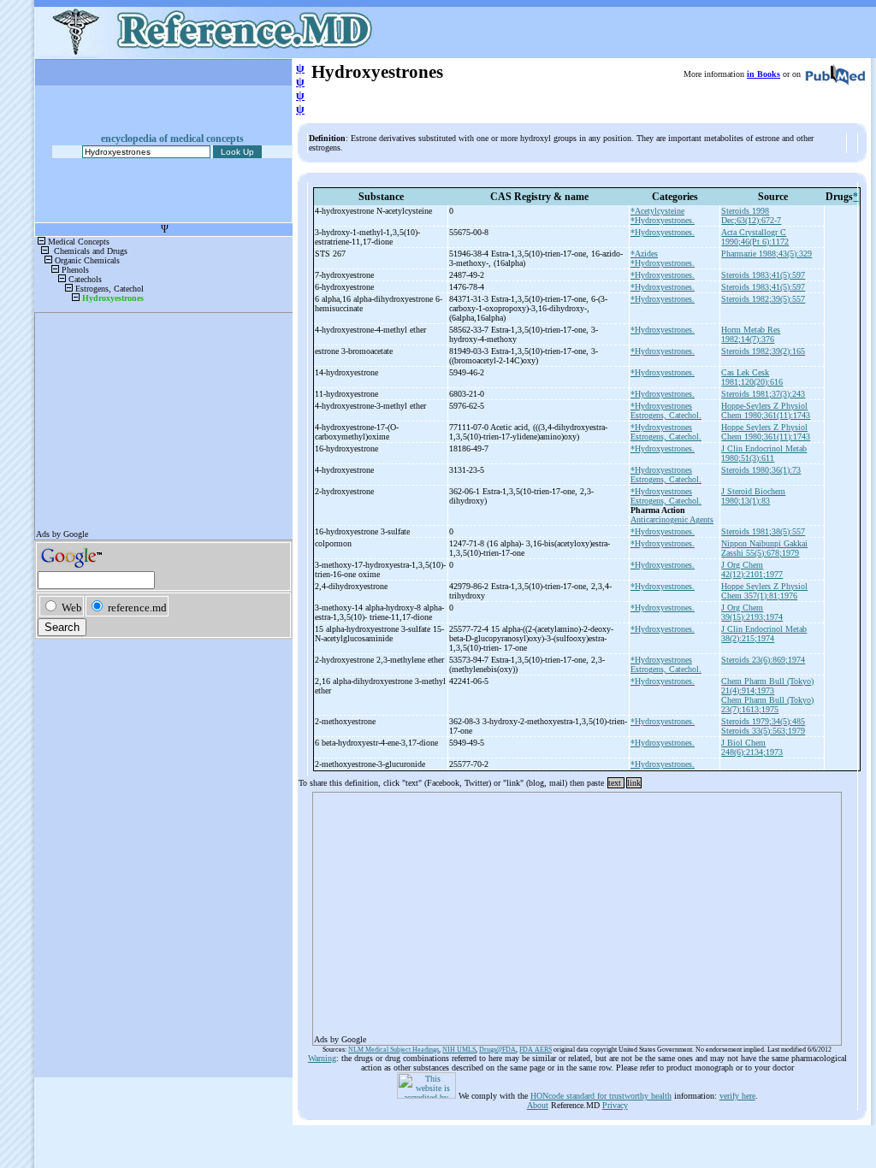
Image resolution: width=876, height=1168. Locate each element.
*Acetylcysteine (657, 210)
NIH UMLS (459, 1049)
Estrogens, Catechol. (665, 415)
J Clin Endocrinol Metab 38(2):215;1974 (764, 633)
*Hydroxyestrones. (662, 220)
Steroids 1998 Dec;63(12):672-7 (751, 215)
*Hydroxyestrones (661, 405)
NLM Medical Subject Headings (393, 1049)
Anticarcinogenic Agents (671, 519)
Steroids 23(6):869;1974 (763, 659)
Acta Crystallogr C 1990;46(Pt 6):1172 (755, 236)
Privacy (615, 1105)
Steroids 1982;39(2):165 (763, 351)
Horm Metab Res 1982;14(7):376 (750, 334)
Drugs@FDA (497, 1049)
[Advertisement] (577, 913)
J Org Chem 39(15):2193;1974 (752, 612)
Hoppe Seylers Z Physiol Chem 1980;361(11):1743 (765, 431)
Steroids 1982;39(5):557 (763, 299)
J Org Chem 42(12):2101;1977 (752, 569)
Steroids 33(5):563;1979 (763, 730)
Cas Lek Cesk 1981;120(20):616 (752, 377)
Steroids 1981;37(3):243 (763, 393)
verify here (737, 1095)
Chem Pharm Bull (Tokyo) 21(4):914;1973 (767, 685)
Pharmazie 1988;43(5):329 (766, 253)
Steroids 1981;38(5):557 (763, 531)
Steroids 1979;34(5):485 (763, 721)
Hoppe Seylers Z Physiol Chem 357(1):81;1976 (764, 590)
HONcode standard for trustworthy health (601, 1095)
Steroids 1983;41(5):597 (763, 275)
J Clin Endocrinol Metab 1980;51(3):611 (764, 453)
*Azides (644, 253)
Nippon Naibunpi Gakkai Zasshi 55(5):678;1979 (764, 548)
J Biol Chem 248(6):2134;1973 (752, 747)
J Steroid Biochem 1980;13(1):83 (753, 496)
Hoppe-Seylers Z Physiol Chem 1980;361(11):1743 (765, 410)
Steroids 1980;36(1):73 (761, 470)
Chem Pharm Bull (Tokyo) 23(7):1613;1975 (767, 704)
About (537, 1105)
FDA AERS (535, 1049)
